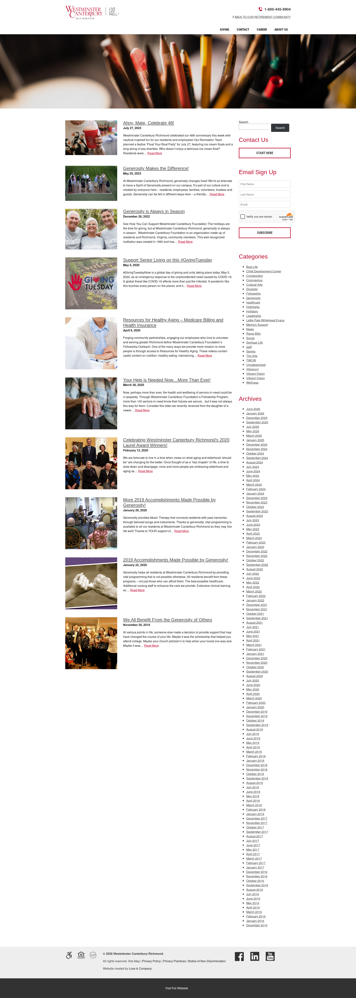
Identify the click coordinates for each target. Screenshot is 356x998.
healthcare (253, 302)
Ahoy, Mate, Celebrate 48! (148, 122)
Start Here (264, 153)
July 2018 (252, 787)
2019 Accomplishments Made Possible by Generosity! (175, 559)
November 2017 (256, 823)
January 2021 (255, 654)
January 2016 (255, 921)
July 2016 (252, 894)
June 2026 (253, 409)
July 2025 (252, 427)
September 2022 (257, 565)
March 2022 (254, 591)
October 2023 (255, 507)
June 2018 (253, 792)
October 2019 (255, 720)
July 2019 (252, 734)
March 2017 (254, 858)
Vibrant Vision (255, 373)
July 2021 (252, 627)
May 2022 (252, 582)
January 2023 (255, 547)
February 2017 (256, 863)
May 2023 (252, 529)
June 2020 (253, 685)
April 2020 (253, 694)
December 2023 (256, 498)
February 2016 (256, 916)
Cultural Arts (254, 284)
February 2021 (256, 649)
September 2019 (257, 725)
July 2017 (252, 840)
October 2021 (255, 613)
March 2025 (254, 435)
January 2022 (255, 600)
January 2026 (255, 413)
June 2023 (253, 524)
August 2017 (254, 836)
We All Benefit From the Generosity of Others (167, 619)
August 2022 (254, 569)
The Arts (251, 356)
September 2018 (257, 778)
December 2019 (256, 711)
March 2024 (254, 484)
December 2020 (256, 658)
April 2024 (253, 480)
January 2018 (255, 814)
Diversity (252, 289)
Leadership (253, 316)
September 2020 (257, 671)
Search (243, 122)
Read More (154, 153)
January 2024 (255, 493)
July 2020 (252, 680)
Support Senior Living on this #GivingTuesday (167, 259)
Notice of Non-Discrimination (207, 961)
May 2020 (252, 689)
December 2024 (256, 444)
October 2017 (255, 827)
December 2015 (256, 925)
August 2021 (254, 622)
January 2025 (255, 440)
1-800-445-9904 (277, 9)
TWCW (251, 360)
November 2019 (256, 716)
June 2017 (253, 845)
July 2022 (252, 573)
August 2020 (254, 676)
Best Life (252, 267)
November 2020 (256, 662)
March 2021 (254, 645)
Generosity (253, 298)
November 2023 (256, 502)
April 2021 (253, 640)
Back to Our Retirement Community (263, 17)
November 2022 (256, 556)
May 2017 (252, 849)
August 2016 (254, 889)
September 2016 (257, 885)
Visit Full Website (176, 988)
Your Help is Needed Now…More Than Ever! (167, 379)
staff (249, 347)
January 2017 (255, 867)
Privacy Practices (174, 961)
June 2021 (253, 631)
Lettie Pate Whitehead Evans (265, 320)
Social (250, 338)
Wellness (252, 382)
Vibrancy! (252, 369)
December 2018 (256, 765)
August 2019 (254, 729)
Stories (251, 351)
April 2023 (253, 533)
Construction (254, 276)
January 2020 (255, 707)
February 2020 (256, 703)
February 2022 (256, 596)
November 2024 (256, 449)
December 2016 (256, 872)
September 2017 (257, 832)
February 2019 (256, 756)
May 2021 (252, 636)
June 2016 (253, 898)
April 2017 (253, 854)
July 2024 (252, 467)
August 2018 (254, 783)
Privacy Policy (151, 961)
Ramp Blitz (253, 333)
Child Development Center (263, 271)
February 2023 (256, 542)
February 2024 (256, 489)
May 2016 (252, 903)
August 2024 (254, 462)
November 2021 (256, 609)
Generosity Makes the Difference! (156, 168)
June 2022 (253, 578)
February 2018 (256, 809)
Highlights (253, 307)
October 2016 (255, 881)
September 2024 (257, 458)
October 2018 (255, 774)
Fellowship (253, 293)
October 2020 (255, 667)
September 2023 (257, 511)
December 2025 (256, 418)
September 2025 (257, 422)
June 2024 (253, 471)
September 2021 (257, 618)
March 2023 (254, 538)
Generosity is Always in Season (154, 211)
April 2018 (253, 800)
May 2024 (252, 475)
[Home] (92, 16)
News (250, 329)
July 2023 (252, 520)
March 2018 (254, 805)
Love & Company (140, 968)
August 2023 (254, 516)
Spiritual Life (254, 342)
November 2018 (256, 769)
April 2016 (253, 907)
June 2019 (253, 738)
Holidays (252, 311)
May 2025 (252, 431)
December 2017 (256, 818)
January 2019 (255, 760)
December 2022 (256, 551)
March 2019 (254, 751)
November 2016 (256, 876)
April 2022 (253, 587)
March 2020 (254, 698)
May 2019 (252, 743)
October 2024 (255, 453)
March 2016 (254, 912)
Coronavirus (254, 280)
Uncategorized (256, 365)
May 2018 (252, 796)
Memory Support (257, 325)
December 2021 (256, 605)
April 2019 (253, 747)
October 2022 (255, 560)
